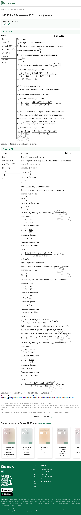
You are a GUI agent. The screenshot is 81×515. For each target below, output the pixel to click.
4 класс (35, 486)
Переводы (44, 474)
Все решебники (45, 423)
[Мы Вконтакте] (2, 471)
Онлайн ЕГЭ (45, 472)
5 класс (35, 484)
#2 (8, 25)
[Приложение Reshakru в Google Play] (7, 495)
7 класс (35, 479)
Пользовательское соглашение (50, 479)
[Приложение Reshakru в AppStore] (7, 491)
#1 (4, 25)
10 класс (35, 472)
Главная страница (46, 469)
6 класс (35, 481)
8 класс (35, 476)
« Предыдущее (34, 416)
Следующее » (46, 416)
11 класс (35, 469)
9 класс (35, 474)
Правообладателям (47, 476)
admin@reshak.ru (46, 481)
